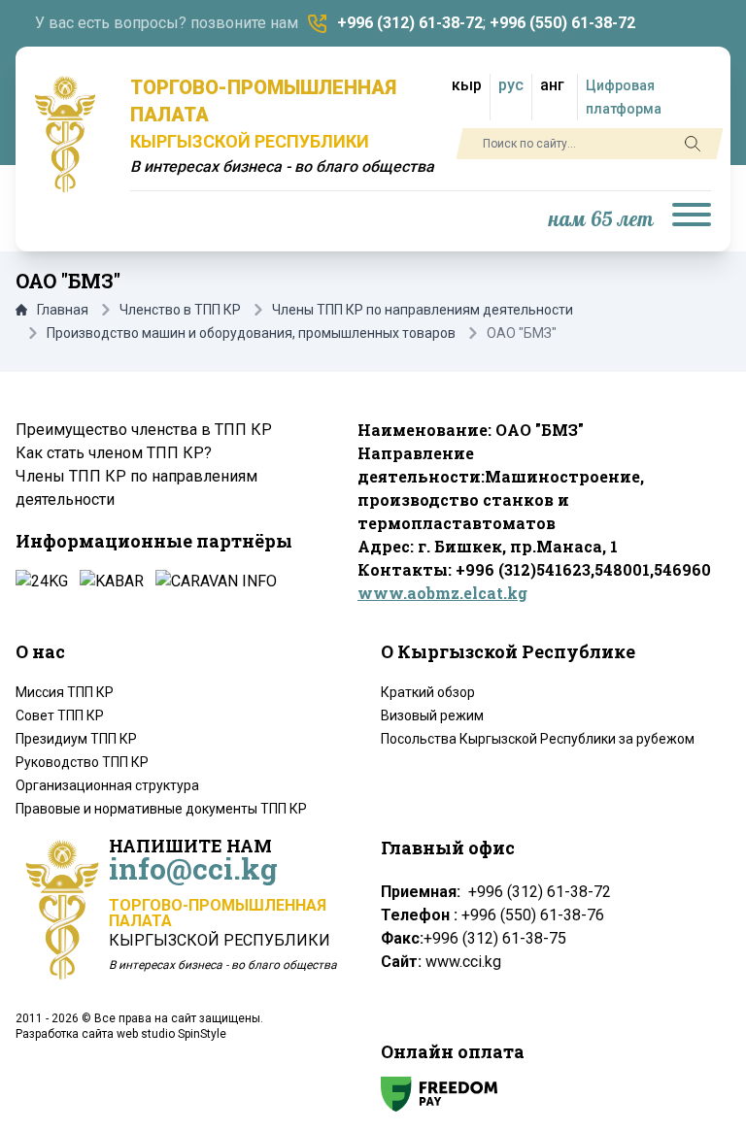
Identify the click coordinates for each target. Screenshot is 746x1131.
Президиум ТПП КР (76, 739)
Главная (62, 309)
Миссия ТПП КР (65, 692)
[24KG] (42, 581)
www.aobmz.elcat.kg (442, 592)
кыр (467, 85)
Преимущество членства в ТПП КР (144, 429)
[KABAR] (112, 581)
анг (552, 85)
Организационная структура (107, 785)
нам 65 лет (601, 220)
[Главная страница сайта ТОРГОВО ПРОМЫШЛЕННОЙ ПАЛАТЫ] (65, 134)
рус (511, 85)
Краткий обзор (428, 692)
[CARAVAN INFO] (216, 581)
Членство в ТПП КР (180, 309)
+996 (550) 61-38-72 (562, 23)
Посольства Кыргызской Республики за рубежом (538, 739)
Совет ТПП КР (60, 715)
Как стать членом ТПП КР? (114, 453)
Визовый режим (432, 715)
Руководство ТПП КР (82, 762)
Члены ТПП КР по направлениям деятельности (422, 309)
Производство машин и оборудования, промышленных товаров (251, 333)
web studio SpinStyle (171, 1034)
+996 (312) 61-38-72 (410, 23)
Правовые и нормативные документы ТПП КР (161, 808)
